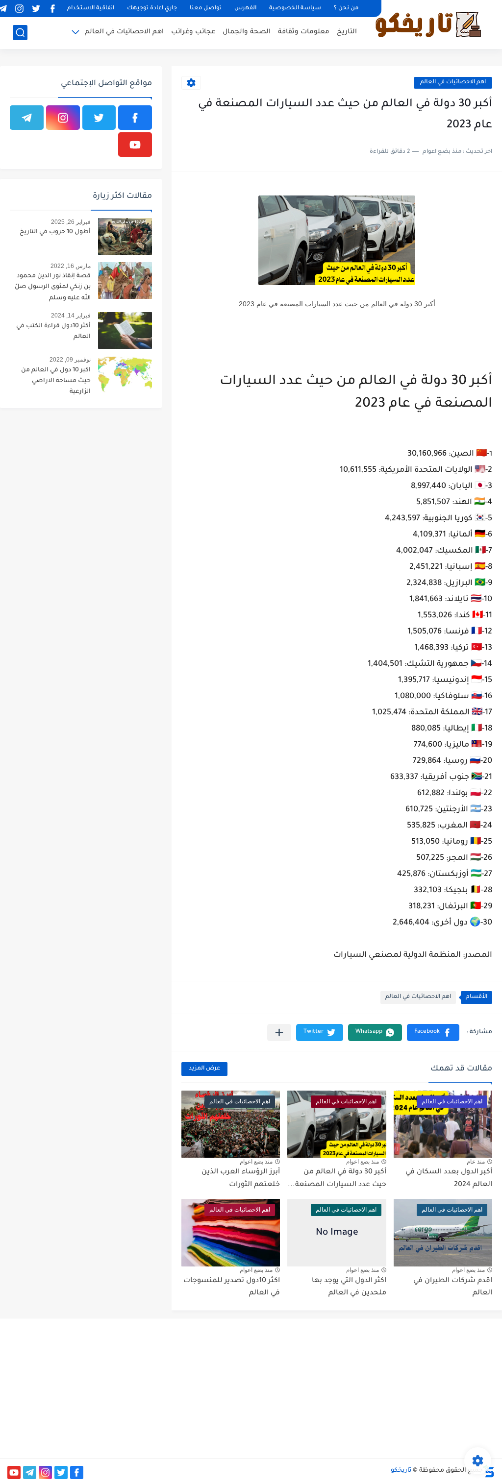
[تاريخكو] (428, 23)
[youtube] (135, 144)
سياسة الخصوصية (295, 8)
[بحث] (20, 32)
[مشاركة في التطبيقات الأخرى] (279, 1032)
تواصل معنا (206, 8)
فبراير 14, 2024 (71, 315)
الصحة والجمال (247, 32)
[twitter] (36, 8)
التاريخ (347, 32)
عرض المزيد (204, 1069)
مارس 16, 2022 (70, 266)
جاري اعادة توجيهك (152, 8)
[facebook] (52, 8)
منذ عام (476, 1161)
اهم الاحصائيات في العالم (124, 32)
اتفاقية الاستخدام (90, 8)
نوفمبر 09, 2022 (70, 359)
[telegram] (27, 117)
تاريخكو (401, 1470)
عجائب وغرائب (193, 32)
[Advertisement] (418, 1387)
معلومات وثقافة (303, 32)
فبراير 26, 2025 (71, 222)
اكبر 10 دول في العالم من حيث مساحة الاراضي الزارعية (56, 381)
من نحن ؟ (346, 8)
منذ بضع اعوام (362, 1161)
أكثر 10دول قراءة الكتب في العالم (53, 332)
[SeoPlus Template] (489, 1471)
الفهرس (245, 8)
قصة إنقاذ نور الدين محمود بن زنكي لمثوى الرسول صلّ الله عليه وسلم (53, 287)
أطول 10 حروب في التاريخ (55, 232)
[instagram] (19, 8)
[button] (433, 1032)
